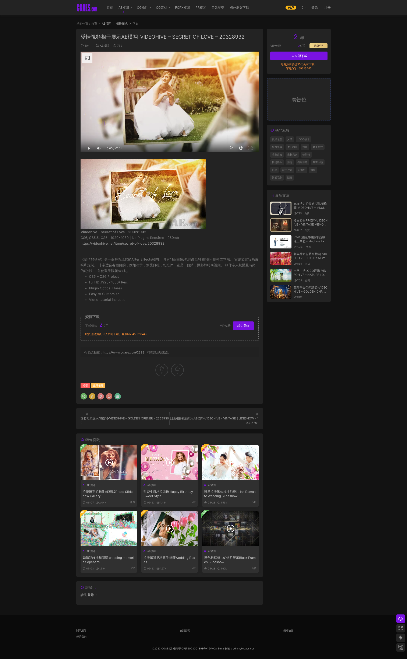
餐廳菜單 (302, 162)
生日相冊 (98, 385)
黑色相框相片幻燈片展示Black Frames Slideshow (230, 560)
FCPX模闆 (182, 8)
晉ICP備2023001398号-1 (193, 648)
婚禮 (85, 385)
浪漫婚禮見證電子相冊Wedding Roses (169, 560)
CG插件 (142, 8)
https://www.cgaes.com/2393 (123, 352)
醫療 (313, 169)
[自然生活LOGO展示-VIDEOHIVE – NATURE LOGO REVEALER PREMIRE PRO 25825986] (280, 275)
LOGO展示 (303, 139)
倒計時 (306, 154)
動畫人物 (318, 162)
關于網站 (81, 630)
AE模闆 (123, 8)
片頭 (289, 139)
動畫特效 (318, 147)
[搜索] (304, 7)
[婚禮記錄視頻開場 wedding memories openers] (109, 528)
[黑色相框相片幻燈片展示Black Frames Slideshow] (230, 528)
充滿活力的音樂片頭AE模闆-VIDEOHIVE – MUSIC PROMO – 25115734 (310, 208)
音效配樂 (218, 8)
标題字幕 (277, 147)
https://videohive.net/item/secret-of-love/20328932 (122, 243)
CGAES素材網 (87, 7)
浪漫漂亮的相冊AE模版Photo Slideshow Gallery (108, 494)
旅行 (289, 162)
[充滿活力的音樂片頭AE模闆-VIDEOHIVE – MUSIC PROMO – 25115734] (280, 208)
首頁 (110, 8)
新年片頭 (287, 169)
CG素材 (161, 8)
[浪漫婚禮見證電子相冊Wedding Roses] (169, 528)
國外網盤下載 (239, 8)
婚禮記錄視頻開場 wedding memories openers (108, 560)
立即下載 (300, 56)
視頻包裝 (277, 139)
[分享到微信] (84, 396)
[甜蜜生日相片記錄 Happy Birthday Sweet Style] (169, 462)
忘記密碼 (185, 630)
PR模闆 (200, 8)
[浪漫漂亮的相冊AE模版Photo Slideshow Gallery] (109, 462)
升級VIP (318, 45)
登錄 (91, 595)
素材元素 (292, 154)
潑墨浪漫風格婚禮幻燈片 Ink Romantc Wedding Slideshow (230, 494)
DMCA (213, 648)
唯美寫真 (277, 154)
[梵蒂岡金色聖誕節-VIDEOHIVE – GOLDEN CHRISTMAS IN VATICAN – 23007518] (280, 292)
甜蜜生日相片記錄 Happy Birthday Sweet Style (168, 494)
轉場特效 (277, 162)
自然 (274, 169)
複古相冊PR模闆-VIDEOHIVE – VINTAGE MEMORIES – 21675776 (311, 224)
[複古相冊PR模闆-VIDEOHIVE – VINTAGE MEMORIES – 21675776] (280, 225)
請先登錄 (243, 325)
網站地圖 (288, 630)
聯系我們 (81, 636)
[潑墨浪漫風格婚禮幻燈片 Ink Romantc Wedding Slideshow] (230, 462)
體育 (289, 177)
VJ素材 (301, 169)
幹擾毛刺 (277, 177)
